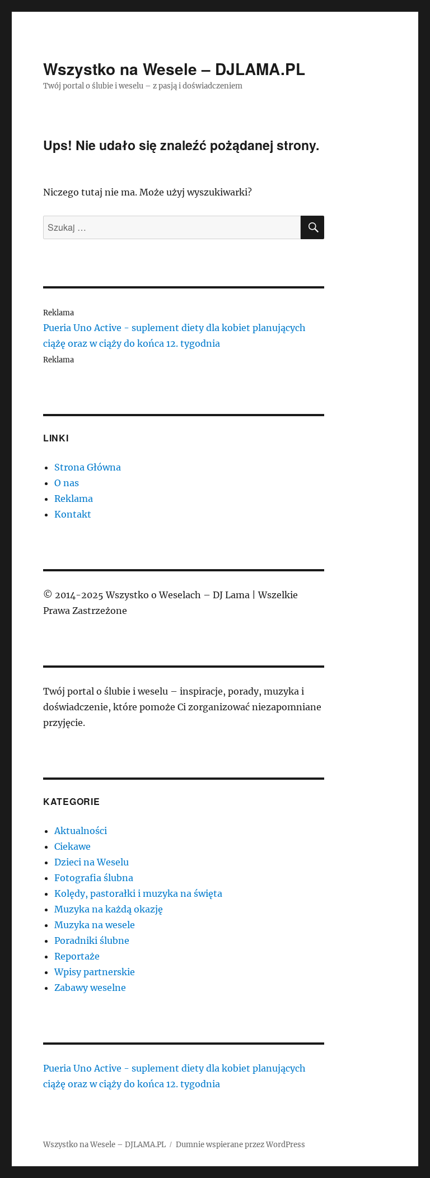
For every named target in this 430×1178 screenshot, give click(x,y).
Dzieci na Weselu (91, 862)
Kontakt (72, 514)
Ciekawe (72, 846)
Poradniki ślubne (91, 940)
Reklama (73, 498)
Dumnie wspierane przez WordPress (240, 1144)
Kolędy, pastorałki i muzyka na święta (138, 893)
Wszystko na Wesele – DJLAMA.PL (174, 68)
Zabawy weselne (90, 987)
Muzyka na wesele (94, 924)
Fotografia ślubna (93, 877)
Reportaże (77, 956)
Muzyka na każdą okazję (108, 909)
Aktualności (80, 830)
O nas (66, 482)
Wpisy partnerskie (94, 971)
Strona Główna (87, 467)
